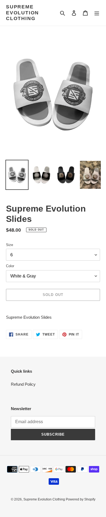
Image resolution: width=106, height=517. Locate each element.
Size (9, 245)
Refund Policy (23, 384)
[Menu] (96, 13)
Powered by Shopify (80, 499)
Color (10, 266)
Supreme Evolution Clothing (22, 12)
